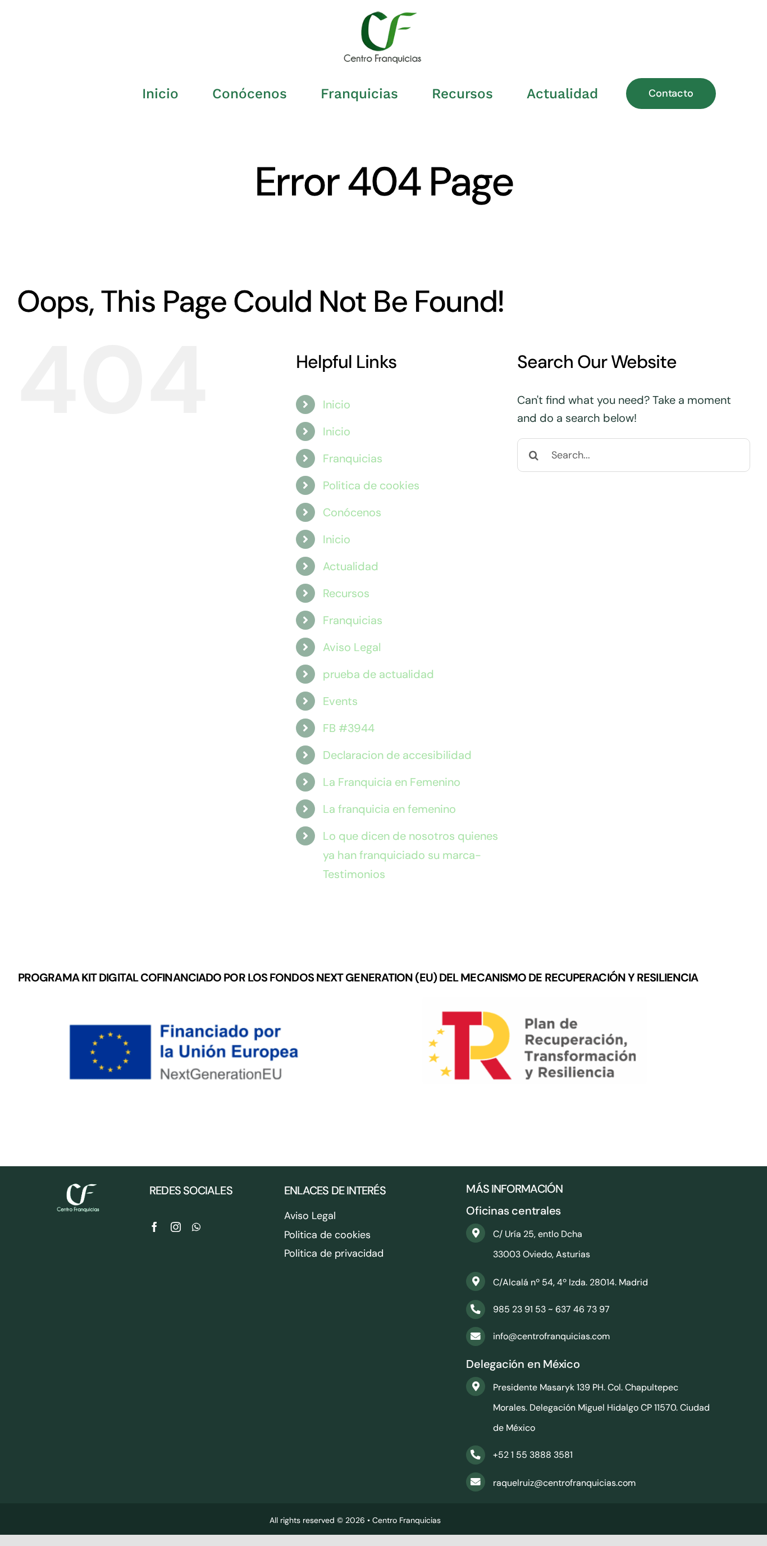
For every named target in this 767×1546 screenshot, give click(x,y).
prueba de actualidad (378, 674)
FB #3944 (349, 728)
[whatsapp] (196, 1227)
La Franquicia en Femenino (391, 782)
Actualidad (350, 566)
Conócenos (352, 512)
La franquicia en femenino (389, 809)
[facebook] (154, 1227)
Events (340, 701)
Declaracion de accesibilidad (397, 755)
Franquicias (352, 458)
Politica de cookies (371, 485)
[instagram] (176, 1227)
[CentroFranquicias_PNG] (383, 17)
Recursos (346, 593)
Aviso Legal (352, 647)
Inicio (336, 404)
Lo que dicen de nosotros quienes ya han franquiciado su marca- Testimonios (410, 855)
